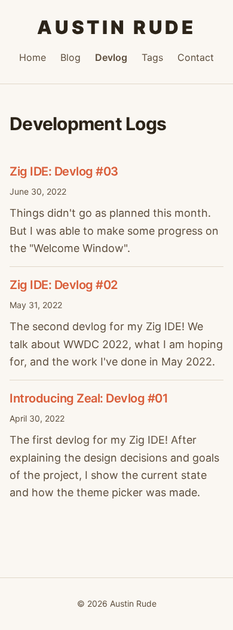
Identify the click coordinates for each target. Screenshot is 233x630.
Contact (195, 57)
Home (32, 57)
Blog (70, 57)
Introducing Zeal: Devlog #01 (89, 398)
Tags (152, 57)
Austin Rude (116, 27)
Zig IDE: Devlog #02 (64, 285)
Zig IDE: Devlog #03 (64, 171)
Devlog (111, 57)
